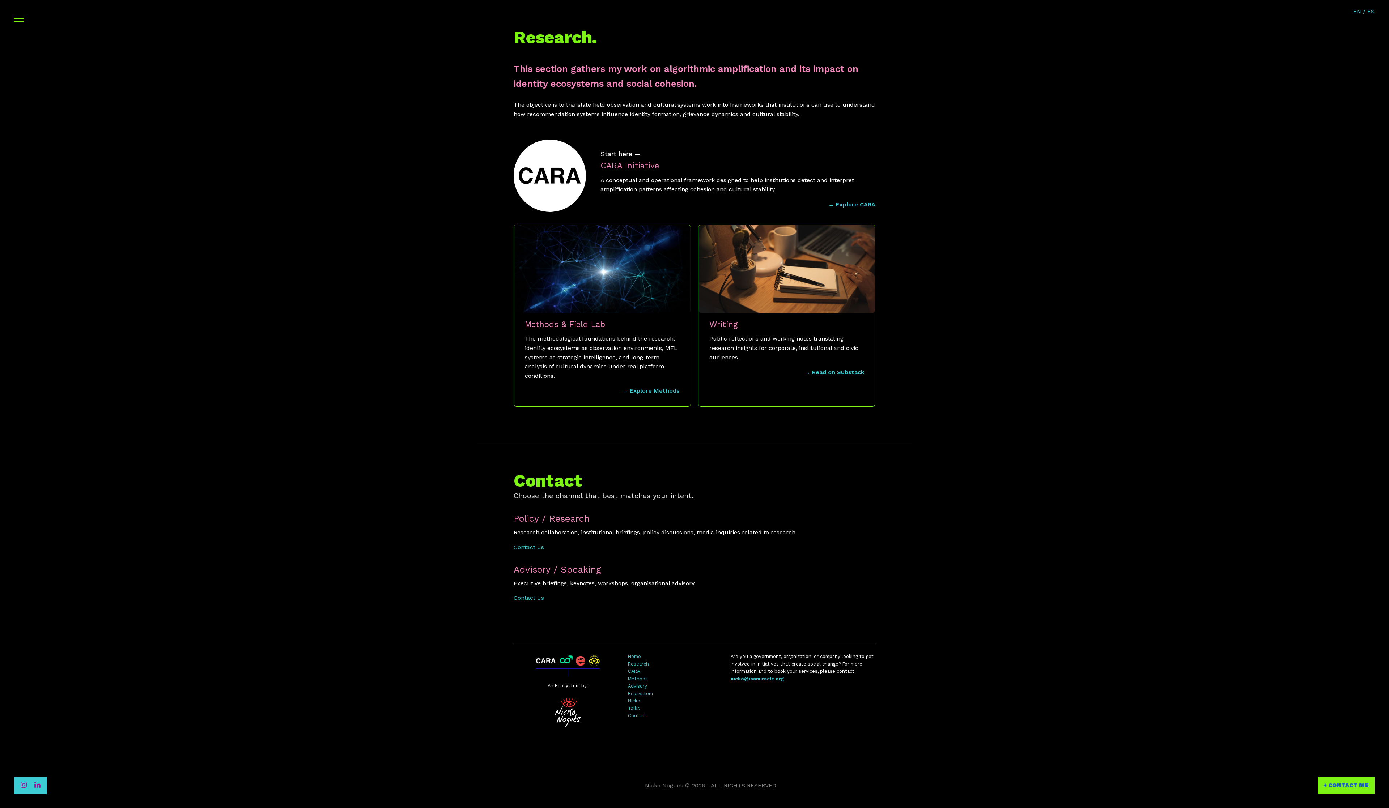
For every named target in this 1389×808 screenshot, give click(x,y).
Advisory (637, 686)
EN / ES (1364, 11)
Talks (634, 708)
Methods (638, 678)
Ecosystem (640, 693)
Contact (637, 715)
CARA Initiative (629, 165)
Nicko (634, 701)
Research (638, 664)
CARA (634, 671)
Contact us (529, 547)
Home (634, 656)
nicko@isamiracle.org (757, 678)
